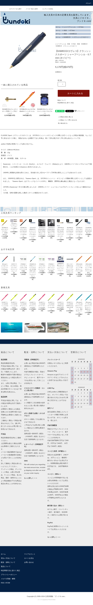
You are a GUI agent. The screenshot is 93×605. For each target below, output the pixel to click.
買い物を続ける (62, 123)
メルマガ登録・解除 (8, 579)
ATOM (7, 583)
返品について (62, 100)
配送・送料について (8, 562)
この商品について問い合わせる (67, 120)
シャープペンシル (70, 27)
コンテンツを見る (47, 9)
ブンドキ (40, 599)
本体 (65, 30)
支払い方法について (8, 558)
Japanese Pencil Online (49, 599)
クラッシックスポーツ (81, 37)
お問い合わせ (29, 562)
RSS (2, 583)
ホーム (58, 27)
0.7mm (81, 27)
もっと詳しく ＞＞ (30, 478)
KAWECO (73, 34)
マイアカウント (29, 554)
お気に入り (81, 111)
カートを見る (29, 558)
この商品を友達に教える (65, 117)
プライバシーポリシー (9, 574)
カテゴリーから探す (15, 9)
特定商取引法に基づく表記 (66, 103)
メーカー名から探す (32, 9)
